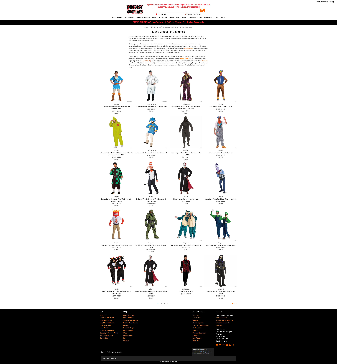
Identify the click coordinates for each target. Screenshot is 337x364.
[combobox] (175, 10)
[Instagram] (227, 345)
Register (325, 2)
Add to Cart (151, 86)
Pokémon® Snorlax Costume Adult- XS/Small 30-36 (186, 245)
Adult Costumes (117, 17)
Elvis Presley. (147, 61)
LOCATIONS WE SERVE (109, 358)
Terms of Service (106, 335)
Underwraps (197, 328)
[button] (202, 352)
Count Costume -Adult (186, 291)
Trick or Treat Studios (201, 325)
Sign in (318, 2)
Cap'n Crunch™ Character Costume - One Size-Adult (151, 153)
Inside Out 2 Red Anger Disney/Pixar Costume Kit (116, 245)
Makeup (171, 17)
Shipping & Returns (107, 330)
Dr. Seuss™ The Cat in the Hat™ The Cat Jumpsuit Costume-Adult (151, 200)
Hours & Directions (107, 318)
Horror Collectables (159, 17)
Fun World (196, 318)
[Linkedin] (230, 345)
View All (196, 340)
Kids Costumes (130, 17)
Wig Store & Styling (107, 323)
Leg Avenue (197, 338)
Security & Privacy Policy (109, 333)
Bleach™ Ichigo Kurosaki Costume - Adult (185, 199)
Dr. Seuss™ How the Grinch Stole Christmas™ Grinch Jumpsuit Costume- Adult (116, 154)
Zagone (195, 335)
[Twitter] (220, 345)
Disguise (196, 315)
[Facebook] (217, 345)
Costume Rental (106, 320)
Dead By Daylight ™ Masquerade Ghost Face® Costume (221, 292)
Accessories (208, 17)
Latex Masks (192, 17)
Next (233, 304)
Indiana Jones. (184, 59)
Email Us (219, 325)
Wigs (200, 17)
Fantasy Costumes (199, 333)
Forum (195, 330)
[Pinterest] (233, 345)
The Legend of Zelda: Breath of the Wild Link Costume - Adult (116, 108)
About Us (103, 315)
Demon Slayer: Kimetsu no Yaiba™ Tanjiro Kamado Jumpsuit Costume (116, 200)
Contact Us (104, 338)
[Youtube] (223, 345)
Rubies (195, 320)
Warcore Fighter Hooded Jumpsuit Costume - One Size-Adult (186, 154)
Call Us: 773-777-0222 (194, 14)
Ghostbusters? (188, 48)
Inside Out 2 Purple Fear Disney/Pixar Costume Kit (220, 199)
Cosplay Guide (105, 325)
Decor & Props (181, 17)
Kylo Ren (204, 61)
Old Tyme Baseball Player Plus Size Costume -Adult (151, 106)
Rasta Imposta (198, 323)
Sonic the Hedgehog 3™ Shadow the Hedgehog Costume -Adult (116, 292)
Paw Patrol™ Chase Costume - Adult (221, 106)
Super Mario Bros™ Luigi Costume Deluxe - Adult (221, 245)
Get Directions (162, 14)
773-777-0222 (221, 318)
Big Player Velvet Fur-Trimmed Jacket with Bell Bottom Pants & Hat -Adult (185, 108)
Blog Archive (104, 328)
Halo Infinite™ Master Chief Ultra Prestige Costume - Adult (151, 246)
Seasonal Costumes (143, 17)
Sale (216, 17)
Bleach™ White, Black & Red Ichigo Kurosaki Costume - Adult (151, 292)
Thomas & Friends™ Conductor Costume (220, 153)
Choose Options (116, 86)
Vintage (222, 17)
